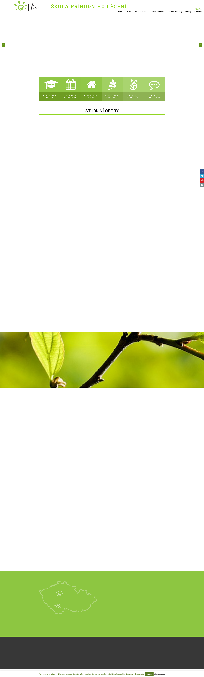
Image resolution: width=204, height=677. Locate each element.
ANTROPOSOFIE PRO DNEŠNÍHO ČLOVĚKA (91, 306)
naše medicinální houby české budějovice (86, 428)
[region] (102, 45)
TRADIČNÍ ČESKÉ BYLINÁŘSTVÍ (91, 155)
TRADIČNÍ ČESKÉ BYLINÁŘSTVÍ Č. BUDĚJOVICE (118, 527)
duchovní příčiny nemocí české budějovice (54, 526)
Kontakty (198, 11)
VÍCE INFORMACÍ (49, 171)
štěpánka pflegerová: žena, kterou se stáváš (54, 428)
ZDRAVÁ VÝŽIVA (134, 153)
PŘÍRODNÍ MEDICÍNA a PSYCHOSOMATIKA (48, 155)
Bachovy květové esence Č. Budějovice (86, 475)
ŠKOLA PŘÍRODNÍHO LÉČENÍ (89, 6)
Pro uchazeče (140, 11)
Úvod (120, 11)
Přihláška (198, 9)
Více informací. (159, 674)
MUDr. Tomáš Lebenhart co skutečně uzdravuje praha (150, 432)
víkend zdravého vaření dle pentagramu (150, 475)
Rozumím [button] (149, 674)
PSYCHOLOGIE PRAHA (118, 473)
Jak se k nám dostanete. (121, 595)
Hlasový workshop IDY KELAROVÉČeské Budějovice (150, 526)
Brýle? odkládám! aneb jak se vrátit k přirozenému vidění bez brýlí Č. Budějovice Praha (54, 480)
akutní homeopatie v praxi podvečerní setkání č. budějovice (118, 432)
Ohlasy (188, 11)
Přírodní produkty (175, 11)
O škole (128, 11)
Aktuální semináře (156, 11)
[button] (3, 45)
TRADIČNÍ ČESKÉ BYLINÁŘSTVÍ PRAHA (86, 526)
